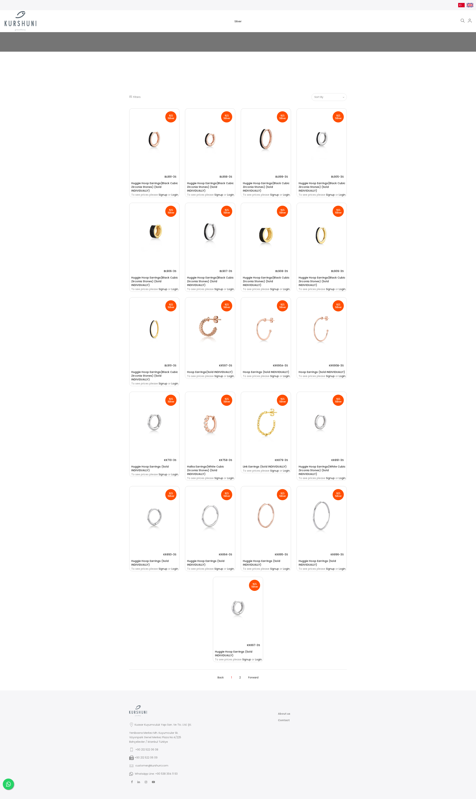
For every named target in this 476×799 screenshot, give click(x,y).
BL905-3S (337, 177)
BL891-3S (170, 177)
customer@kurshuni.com (151, 765)
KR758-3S (225, 460)
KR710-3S (170, 460)
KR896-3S (337, 554)
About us (284, 714)
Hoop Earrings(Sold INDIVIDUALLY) (210, 372)
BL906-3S (170, 271)
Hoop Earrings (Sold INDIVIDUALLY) (266, 372)
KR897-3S (253, 645)
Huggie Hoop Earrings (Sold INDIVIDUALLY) (150, 468)
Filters (137, 97)
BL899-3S (281, 177)
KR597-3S (225, 365)
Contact (284, 720)
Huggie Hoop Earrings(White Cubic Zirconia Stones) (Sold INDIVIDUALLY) (322, 470)
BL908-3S (281, 271)
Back (221, 677)
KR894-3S (225, 554)
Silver (238, 21)
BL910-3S (170, 365)
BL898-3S (226, 177)
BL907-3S (226, 271)
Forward (253, 677)
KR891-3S (337, 460)
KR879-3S (281, 460)
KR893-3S (169, 554)
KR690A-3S (280, 365)
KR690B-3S (336, 365)
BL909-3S (337, 271)
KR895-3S (281, 554)
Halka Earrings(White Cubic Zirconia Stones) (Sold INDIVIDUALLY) (205, 470)
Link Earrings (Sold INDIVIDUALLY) (265, 466)
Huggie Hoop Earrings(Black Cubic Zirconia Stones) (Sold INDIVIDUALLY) (154, 187)
